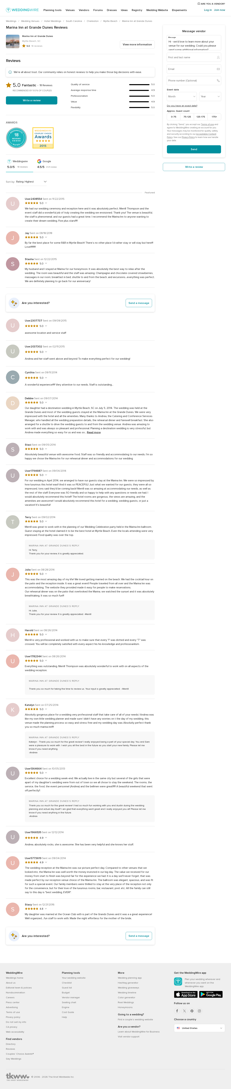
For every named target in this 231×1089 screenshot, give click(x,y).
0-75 (173, 116)
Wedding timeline (127, 992)
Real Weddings (126, 1002)
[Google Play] (211, 997)
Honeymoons (125, 1007)
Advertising (12, 1007)
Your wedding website (74, 977)
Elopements (179, 10)
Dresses (112, 10)
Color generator (126, 997)
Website (157, 10)
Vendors (84, 10)
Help (64, 1017)
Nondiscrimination (15, 992)
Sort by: (10, 182)
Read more (94, 432)
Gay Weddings (13, 1058)
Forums (98, 10)
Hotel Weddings (53, 21)
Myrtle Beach (110, 21)
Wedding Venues (30, 21)
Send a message (139, 303)
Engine (65, 1007)
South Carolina (74, 21)
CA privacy (11, 1027)
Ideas (124, 10)
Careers (10, 997)
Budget (66, 992)
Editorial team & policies (19, 987)
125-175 (201, 116)
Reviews (10, 1049)
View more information (137, 44)
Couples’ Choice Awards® (20, 1053)
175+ (214, 116)
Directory (11, 1044)
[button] (80, 303)
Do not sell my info (16, 1022)
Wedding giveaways (128, 987)
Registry (137, 10)
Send (194, 149)
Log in (208, 10)
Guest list (67, 987)
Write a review (32, 100)
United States (189, 1028)
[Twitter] (184, 1011)
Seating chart (69, 1002)
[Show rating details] (45, 203)
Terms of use (207, 124)
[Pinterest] (192, 1011)
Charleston (93, 21)
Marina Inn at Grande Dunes (137, 21)
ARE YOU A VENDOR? (212, 3)
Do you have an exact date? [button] (182, 105)
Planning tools (52, 10)
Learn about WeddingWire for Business (139, 1031)
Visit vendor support (128, 1036)
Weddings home (14, 977)
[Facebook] (177, 1011)
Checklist (67, 982)
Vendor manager (71, 997)
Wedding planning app (130, 977)
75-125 (187, 116)
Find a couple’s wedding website (135, 1019)
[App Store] (186, 997)
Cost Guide (68, 1012)
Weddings (11, 21)
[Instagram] (199, 1011)
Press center (12, 1002)
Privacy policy (13, 1017)
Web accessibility (15, 1031)
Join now (219, 10)
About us (11, 982)
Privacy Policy (188, 137)
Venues (70, 10)
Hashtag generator (128, 982)
